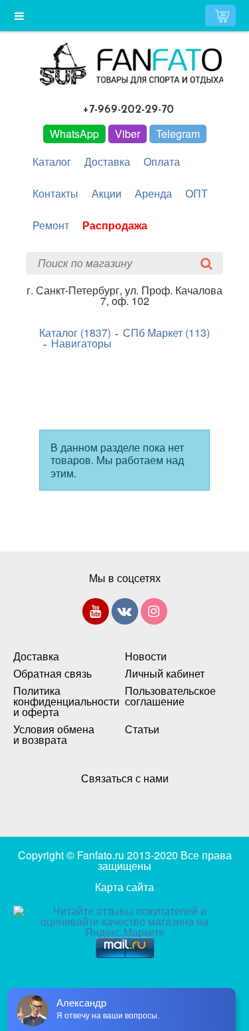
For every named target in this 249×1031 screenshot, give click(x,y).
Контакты (55, 193)
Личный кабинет (165, 673)
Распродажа (114, 225)
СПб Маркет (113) (166, 333)
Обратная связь (52, 673)
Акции (107, 193)
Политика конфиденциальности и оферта (55, 701)
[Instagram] (154, 614)
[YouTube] (95, 614)
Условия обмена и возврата (53, 734)
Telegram (178, 133)
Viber (127, 133)
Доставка (107, 161)
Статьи (142, 729)
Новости (146, 656)
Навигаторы (81, 343)
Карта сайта (124, 886)
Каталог (52, 161)
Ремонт (51, 225)
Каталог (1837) (75, 333)
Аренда (153, 193)
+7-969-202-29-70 (128, 109)
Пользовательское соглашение (167, 696)
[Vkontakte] (125, 614)
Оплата (161, 161)
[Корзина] (220, 16)
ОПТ (196, 193)
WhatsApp (74, 133)
